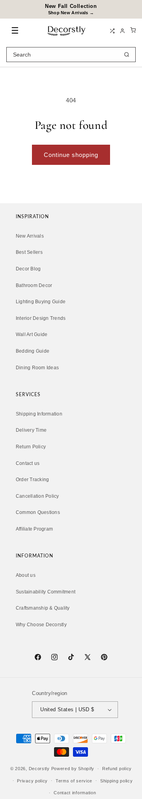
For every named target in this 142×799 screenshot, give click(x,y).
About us (26, 575)
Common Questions (38, 512)
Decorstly (39, 768)
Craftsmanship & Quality (43, 608)
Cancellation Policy (37, 496)
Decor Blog (28, 269)
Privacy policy (32, 780)
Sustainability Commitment (45, 592)
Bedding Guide (32, 351)
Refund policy (117, 768)
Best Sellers (29, 252)
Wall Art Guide (31, 334)
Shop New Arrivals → (71, 12)
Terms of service (74, 780)
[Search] (127, 54)
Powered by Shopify (73, 768)
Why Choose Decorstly (41, 624)
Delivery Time (31, 430)
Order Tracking (32, 479)
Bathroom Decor (34, 285)
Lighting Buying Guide (40, 301)
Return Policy (31, 447)
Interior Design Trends (40, 318)
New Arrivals (30, 236)
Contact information (75, 792)
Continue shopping (71, 154)
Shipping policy (116, 780)
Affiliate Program (34, 529)
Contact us (27, 463)
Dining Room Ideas (37, 367)
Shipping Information (39, 414)
